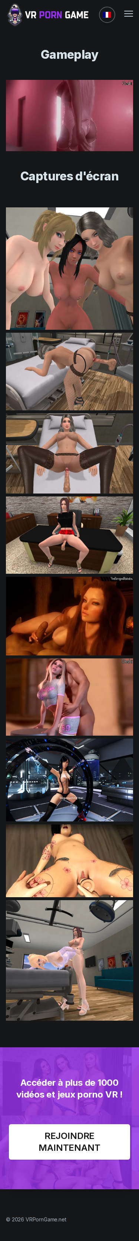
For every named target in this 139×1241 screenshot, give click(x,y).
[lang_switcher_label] (107, 15)
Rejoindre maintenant (69, 1141)
